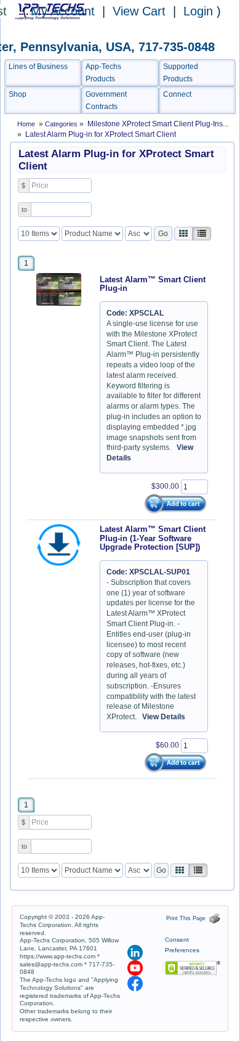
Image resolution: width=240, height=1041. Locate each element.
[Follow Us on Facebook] (135, 983)
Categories (62, 124)
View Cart (141, 11)
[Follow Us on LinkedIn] (136, 952)
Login (198, 11)
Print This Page (187, 918)
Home (26, 124)
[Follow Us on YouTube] (136, 967)
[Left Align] (183, 233)
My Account (63, 11)
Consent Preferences (182, 944)
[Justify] (202, 233)
